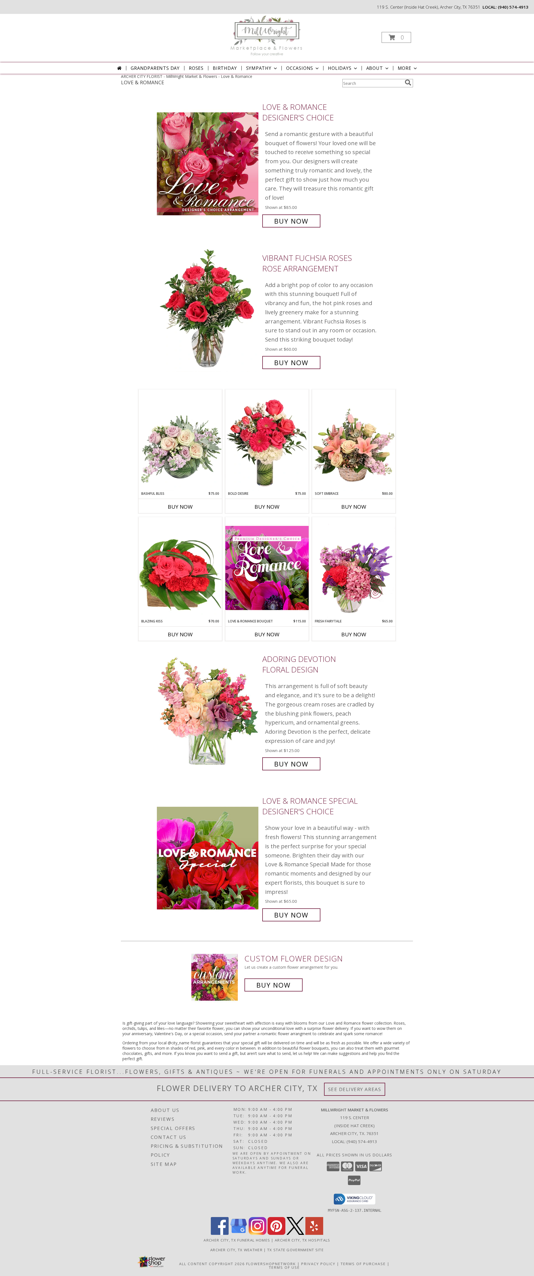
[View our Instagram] (257, 1233)
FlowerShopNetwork (271, 1263)
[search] (408, 82)
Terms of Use (284, 1267)
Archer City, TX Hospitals (302, 1240)
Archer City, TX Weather (236, 1249)
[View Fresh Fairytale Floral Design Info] (353, 568)
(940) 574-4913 (513, 7)
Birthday (225, 68)
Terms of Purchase (363, 1263)
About (374, 68)
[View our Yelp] (314, 1233)
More (404, 68)
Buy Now (291, 221)
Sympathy (258, 68)
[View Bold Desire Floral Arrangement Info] (267, 440)
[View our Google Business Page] (239, 1233)
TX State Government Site (295, 1249)
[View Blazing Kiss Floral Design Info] (180, 568)
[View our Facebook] (220, 1233)
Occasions (299, 68)
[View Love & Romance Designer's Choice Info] (208, 164)
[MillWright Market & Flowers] (266, 35)
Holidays (339, 68)
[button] (396, 37)
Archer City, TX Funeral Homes (237, 1240)
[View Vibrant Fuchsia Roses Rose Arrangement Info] (208, 310)
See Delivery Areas (354, 1089)
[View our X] (295, 1233)
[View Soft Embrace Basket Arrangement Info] (353, 440)
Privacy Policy (318, 1263)
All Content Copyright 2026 (212, 1263)
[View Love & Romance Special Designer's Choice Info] (208, 857)
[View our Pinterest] (276, 1233)
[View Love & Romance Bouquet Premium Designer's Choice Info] (267, 567)
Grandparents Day (155, 68)
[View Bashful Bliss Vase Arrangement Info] (180, 440)
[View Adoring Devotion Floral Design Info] (208, 711)
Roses (196, 68)
